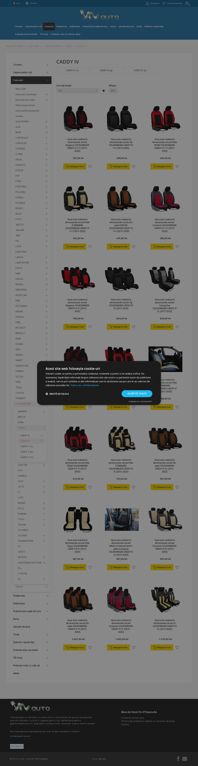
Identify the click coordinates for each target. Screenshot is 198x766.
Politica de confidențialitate (84, 385)
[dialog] (99, 383)
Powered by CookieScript (140, 402)
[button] (57, 393)
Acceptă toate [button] (136, 393)
